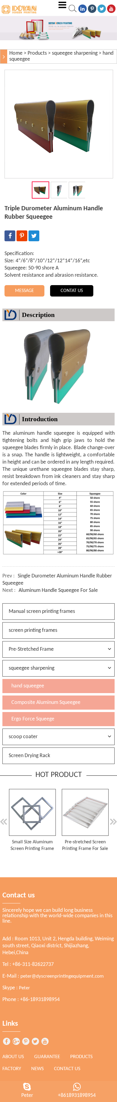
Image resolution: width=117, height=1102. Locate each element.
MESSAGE (24, 290)
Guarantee (47, 1056)
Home (15, 53)
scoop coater (23, 737)
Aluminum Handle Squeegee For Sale (58, 590)
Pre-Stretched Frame (31, 649)
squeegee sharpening (75, 53)
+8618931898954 (77, 1095)
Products (37, 53)
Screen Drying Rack (29, 756)
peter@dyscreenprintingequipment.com (62, 976)
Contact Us (67, 1068)
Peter (24, 988)
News (37, 1068)
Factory (11, 1068)
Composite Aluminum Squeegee (45, 702)
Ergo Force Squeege (32, 719)
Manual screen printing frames (42, 611)
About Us (13, 1056)
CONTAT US (72, 290)
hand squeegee (27, 686)
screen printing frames (33, 630)
